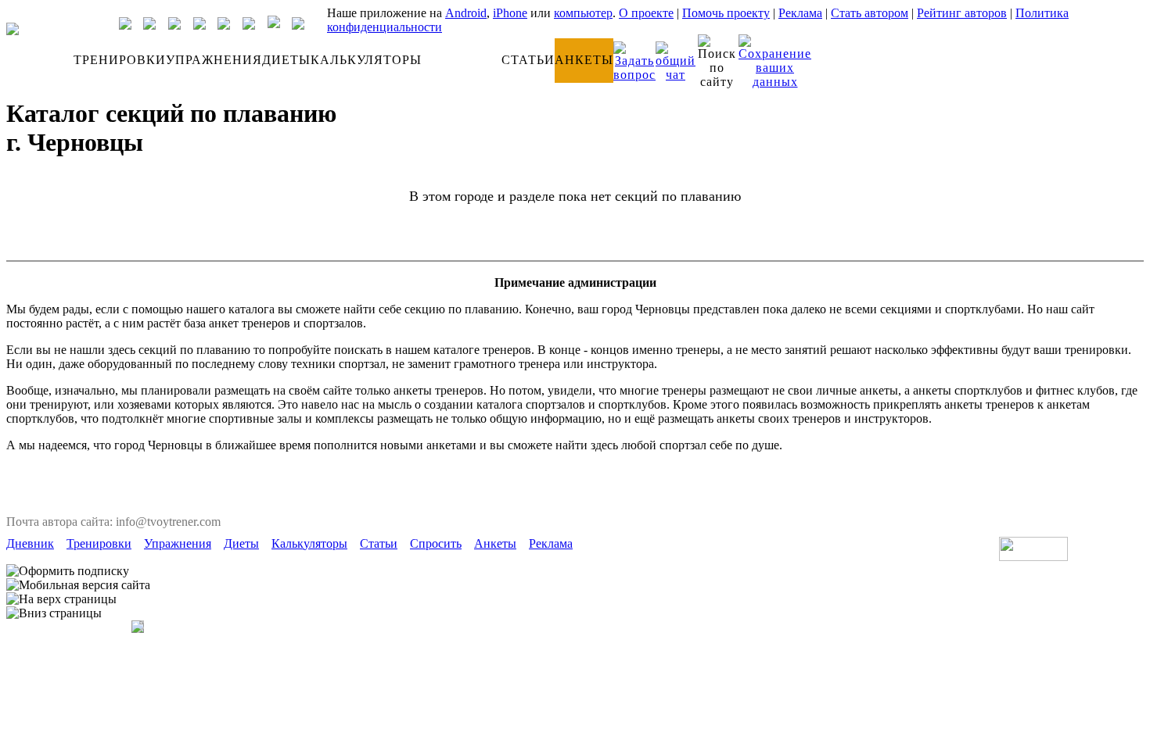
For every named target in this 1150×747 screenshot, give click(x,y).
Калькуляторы (309, 543)
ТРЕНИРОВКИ (120, 59)
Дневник (30, 543)
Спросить (436, 543)
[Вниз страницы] (54, 613)
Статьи (378, 543)
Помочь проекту (726, 13)
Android (466, 13)
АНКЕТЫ (584, 59)
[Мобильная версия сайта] (78, 585)
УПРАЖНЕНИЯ (214, 59)
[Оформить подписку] (67, 571)
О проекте (646, 13)
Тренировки (98, 543)
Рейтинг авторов (962, 13)
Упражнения (177, 543)
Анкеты (495, 543)
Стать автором (869, 13)
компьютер (583, 13)
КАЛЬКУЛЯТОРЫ (366, 59)
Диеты (241, 543)
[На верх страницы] (61, 599)
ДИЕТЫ (286, 59)
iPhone (510, 13)
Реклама (800, 13)
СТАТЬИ (528, 59)
